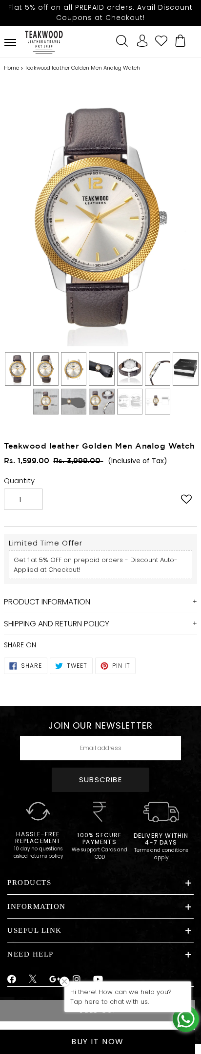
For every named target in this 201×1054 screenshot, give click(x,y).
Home (11, 68)
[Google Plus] (55, 979)
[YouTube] (98, 979)
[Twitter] (33, 980)
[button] (186, 500)
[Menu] (10, 42)
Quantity (19, 480)
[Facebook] (12, 979)
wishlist (161, 39)
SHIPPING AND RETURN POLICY (56, 623)
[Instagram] (77, 979)
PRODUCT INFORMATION (47, 601)
